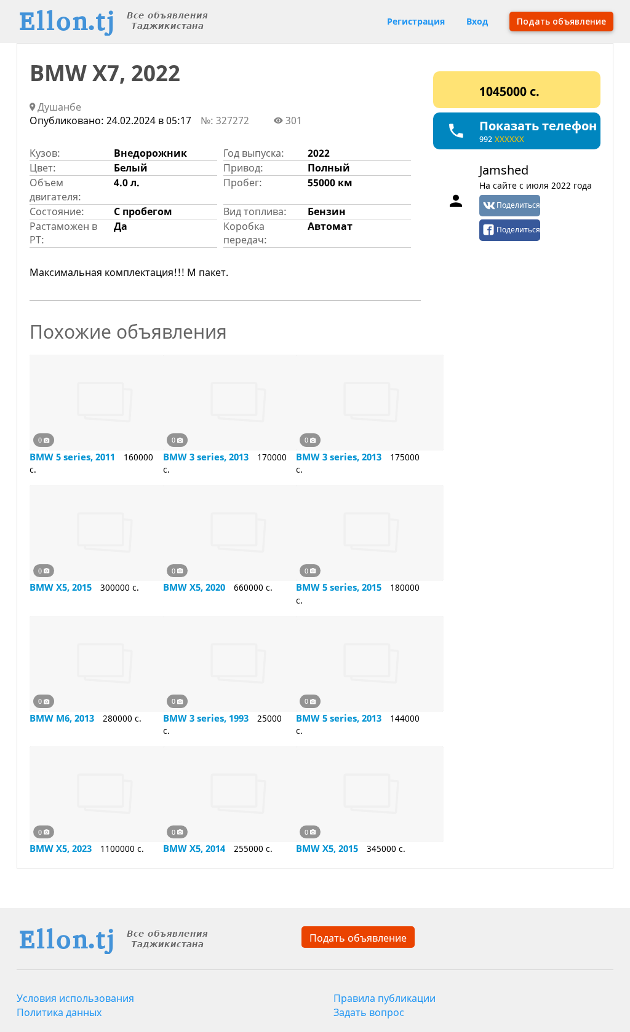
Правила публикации (384, 998)
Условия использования (75, 998)
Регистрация (416, 21)
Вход (477, 21)
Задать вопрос (368, 1012)
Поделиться (518, 205)
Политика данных (59, 1012)
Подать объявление (358, 938)
